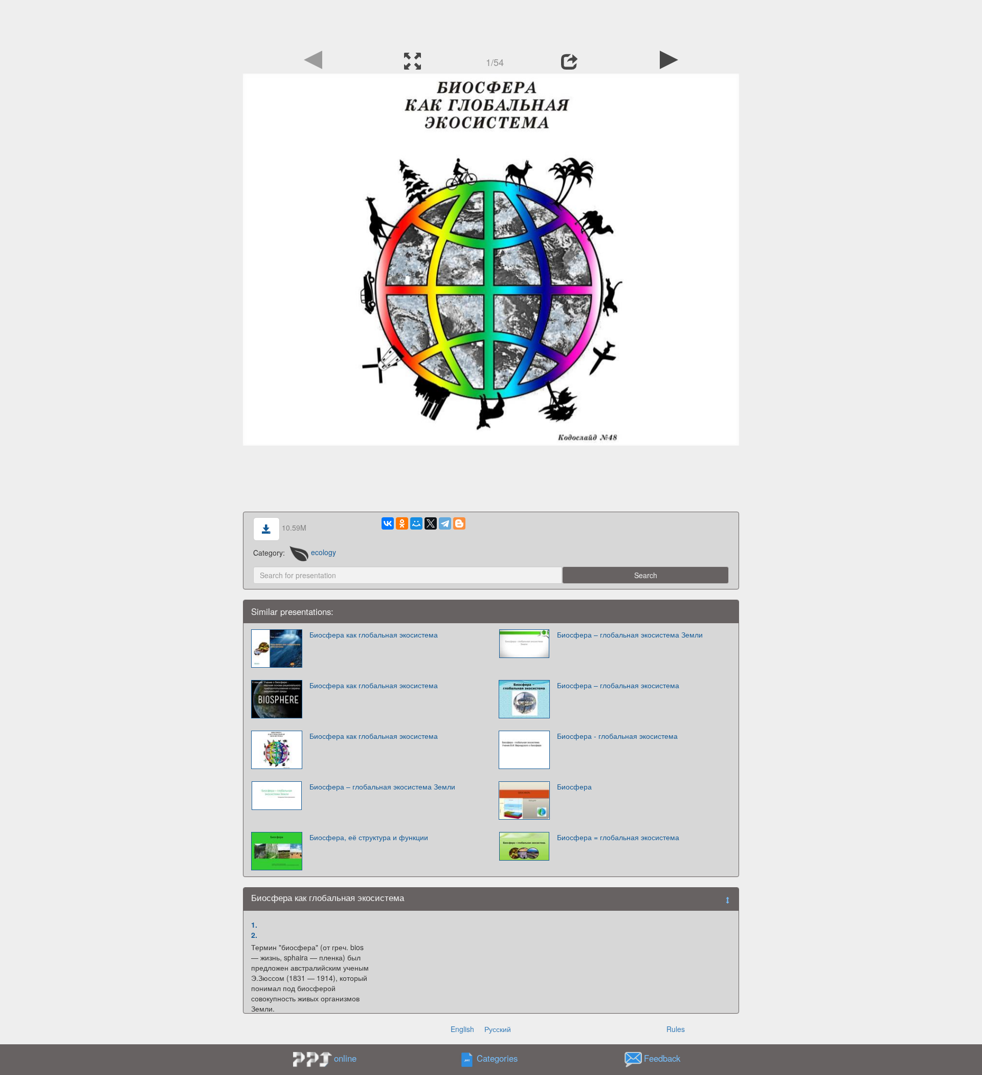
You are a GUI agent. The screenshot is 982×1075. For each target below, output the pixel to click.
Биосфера (574, 786)
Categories (497, 1058)
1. (254, 924)
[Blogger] (459, 523)
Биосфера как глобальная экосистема (373, 634)
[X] (431, 523)
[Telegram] (445, 523)
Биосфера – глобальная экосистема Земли (630, 634)
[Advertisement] (491, 23)
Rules (675, 1029)
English (462, 1029)
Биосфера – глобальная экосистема (618, 685)
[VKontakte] (388, 523)
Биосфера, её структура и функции (368, 837)
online (345, 1058)
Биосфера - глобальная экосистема (617, 736)
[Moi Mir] (416, 523)
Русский (497, 1029)
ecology (323, 552)
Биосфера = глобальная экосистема (618, 837)
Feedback (662, 1058)
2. (254, 935)
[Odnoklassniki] (402, 523)
